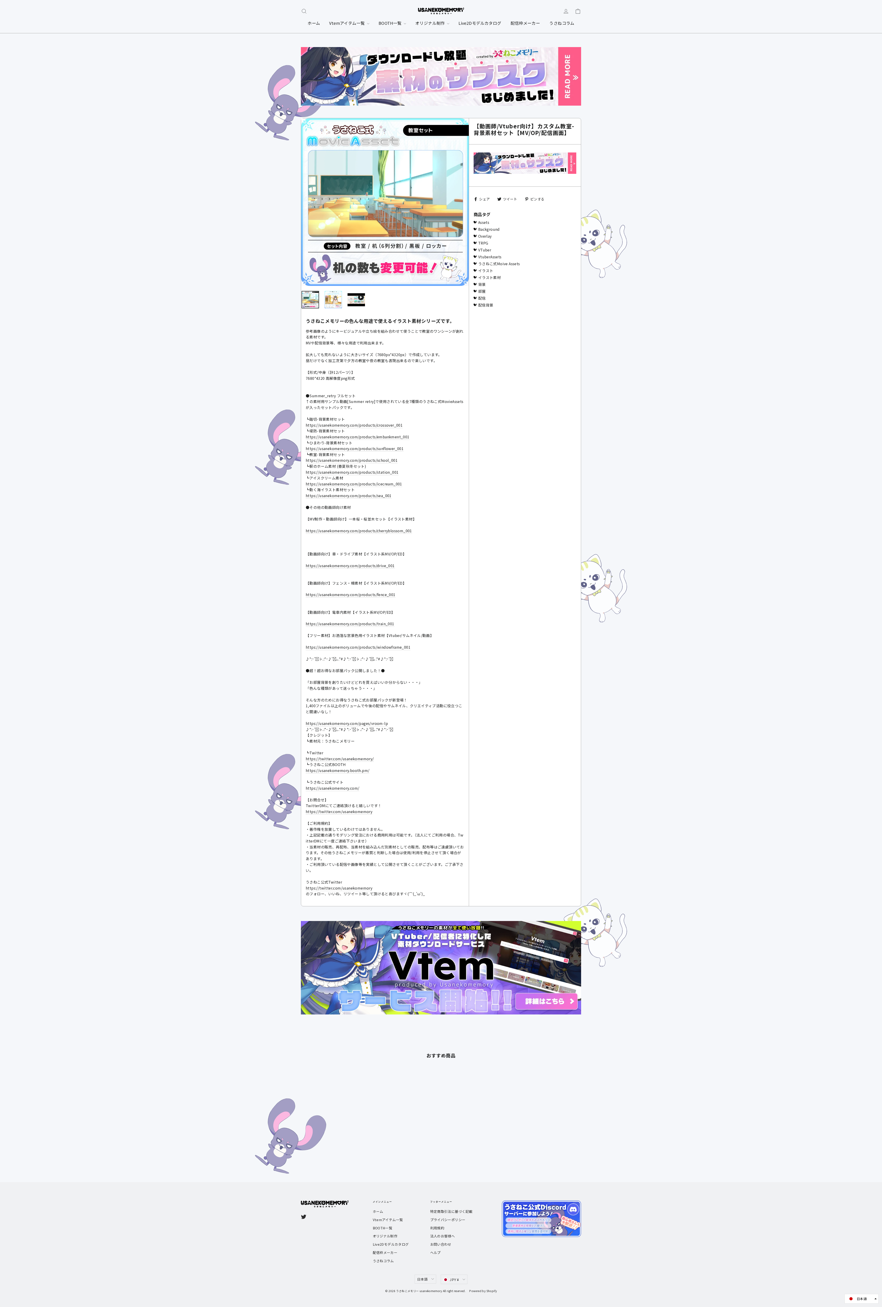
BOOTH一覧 (391, 23)
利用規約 (437, 1227)
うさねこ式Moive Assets (499, 263)
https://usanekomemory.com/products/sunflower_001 (355, 448)
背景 (482, 284)
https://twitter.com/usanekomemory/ (340, 758)
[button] (862, 1299)
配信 (482, 298)
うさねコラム (561, 23)
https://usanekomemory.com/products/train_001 (350, 623)
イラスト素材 (489, 277)
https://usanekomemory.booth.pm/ (337, 770)
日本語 (422, 1279)
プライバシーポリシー (448, 1219)
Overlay (485, 236)
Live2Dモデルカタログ (479, 23)
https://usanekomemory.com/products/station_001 (352, 472)
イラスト (485, 270)
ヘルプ (435, 1252)
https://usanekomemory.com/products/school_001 (352, 460)
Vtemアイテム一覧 (347, 23)
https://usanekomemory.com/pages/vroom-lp (347, 723)
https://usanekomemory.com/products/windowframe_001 (358, 647)
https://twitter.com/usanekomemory (339, 811)
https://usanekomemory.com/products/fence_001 (351, 594)
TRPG (483, 243)
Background (489, 229)
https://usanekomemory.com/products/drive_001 (350, 565)
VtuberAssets (490, 256)
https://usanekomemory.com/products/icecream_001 (354, 484)
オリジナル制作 (430, 23)
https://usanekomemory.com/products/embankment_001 (358, 436)
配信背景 (485, 305)
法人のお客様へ (442, 1236)
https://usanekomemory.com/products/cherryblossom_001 (359, 530)
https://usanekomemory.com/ (332, 788)
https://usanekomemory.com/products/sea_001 (349, 495)
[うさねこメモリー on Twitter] (303, 1217)
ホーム (314, 23)
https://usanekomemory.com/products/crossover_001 (354, 425)
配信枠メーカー (525, 23)
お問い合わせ (440, 1244)
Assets (483, 222)
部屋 (482, 291)
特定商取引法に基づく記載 (451, 1211)
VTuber (484, 250)
